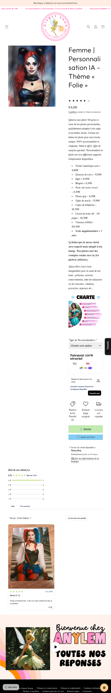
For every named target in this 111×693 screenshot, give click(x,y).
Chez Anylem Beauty (25, 688)
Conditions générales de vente (53, 691)
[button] (6, 26)
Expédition (72, 112)
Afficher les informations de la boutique (85, 460)
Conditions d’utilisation (92, 688)
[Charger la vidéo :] (55, 647)
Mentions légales (73, 691)
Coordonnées (87, 691)
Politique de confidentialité (71, 688)
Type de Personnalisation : (83, 340)
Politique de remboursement (47, 688)
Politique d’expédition (31, 691)
